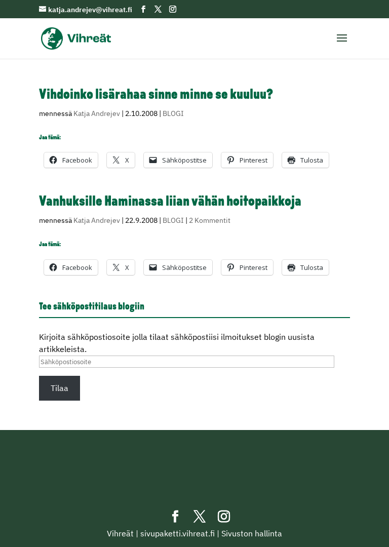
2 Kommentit (209, 220)
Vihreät (120, 533)
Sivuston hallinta (251, 533)
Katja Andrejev (96, 113)
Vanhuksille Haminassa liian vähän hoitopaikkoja (170, 202)
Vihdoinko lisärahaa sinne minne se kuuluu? (156, 95)
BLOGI (173, 113)
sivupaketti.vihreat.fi (177, 533)
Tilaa (59, 388)
